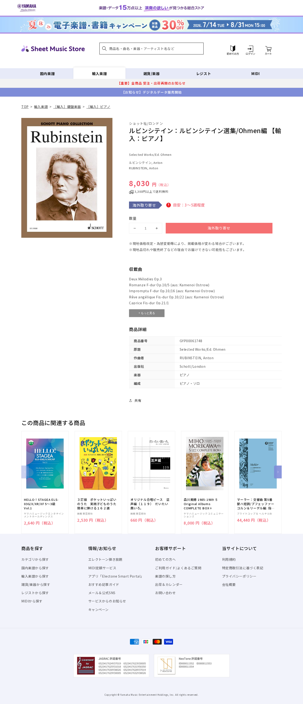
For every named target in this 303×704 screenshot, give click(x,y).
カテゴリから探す (35, 559)
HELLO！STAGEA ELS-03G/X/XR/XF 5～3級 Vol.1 (41, 504)
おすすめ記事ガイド (103, 584)
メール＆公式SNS (102, 592)
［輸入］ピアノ (98, 106)
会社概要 (229, 584)
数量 (133, 218)
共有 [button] (137, 400)
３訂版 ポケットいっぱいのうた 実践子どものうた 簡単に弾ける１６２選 (98, 504)
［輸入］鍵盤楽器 (67, 106)
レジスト (203, 73)
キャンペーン (98, 609)
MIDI (255, 73)
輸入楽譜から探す (35, 576)
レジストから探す (35, 592)
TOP (25, 106)
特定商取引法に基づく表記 (242, 567)
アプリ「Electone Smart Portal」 (116, 576)
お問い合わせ (165, 592)
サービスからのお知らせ (107, 601)
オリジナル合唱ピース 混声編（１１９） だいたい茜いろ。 (149, 504)
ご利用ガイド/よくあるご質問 (178, 567)
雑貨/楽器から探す (35, 584)
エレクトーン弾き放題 (105, 559)
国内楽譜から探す (35, 567)
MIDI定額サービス (102, 567)
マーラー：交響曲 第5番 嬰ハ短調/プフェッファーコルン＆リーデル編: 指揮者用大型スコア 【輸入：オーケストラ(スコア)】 (256, 504)
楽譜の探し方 (165, 576)
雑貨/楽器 (151, 73)
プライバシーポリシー (239, 576)
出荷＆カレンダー (169, 584)
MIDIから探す (32, 601)
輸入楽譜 (99, 73)
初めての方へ (165, 559)
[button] (151, 48)
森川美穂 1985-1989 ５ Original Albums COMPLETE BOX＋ (201, 504)
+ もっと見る (146, 313)
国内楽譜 (47, 73)
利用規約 (229, 559)
